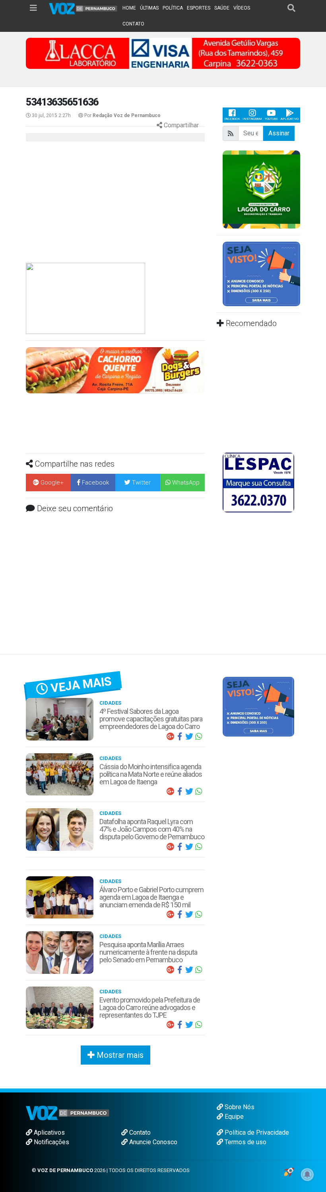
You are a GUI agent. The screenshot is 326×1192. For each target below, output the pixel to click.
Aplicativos (48, 1132)
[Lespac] (258, 482)
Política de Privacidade (256, 1132)
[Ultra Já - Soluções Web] (288, 1171)
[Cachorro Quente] (115, 369)
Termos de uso (244, 1142)
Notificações (50, 1142)
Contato (139, 1132)
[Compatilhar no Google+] (170, 736)
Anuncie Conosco (152, 1142)
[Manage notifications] (307, 1174)
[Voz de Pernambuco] (83, 8)
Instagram (252, 119)
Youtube (271, 119)
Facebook (232, 119)
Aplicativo (290, 119)
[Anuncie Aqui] (261, 273)
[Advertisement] (91, 205)
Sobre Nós (238, 1107)
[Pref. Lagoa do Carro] (261, 189)
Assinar (278, 133)
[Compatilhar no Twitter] (189, 736)
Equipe (233, 1116)
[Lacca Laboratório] (163, 53)
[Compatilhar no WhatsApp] (199, 736)
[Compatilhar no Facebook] (180, 736)
